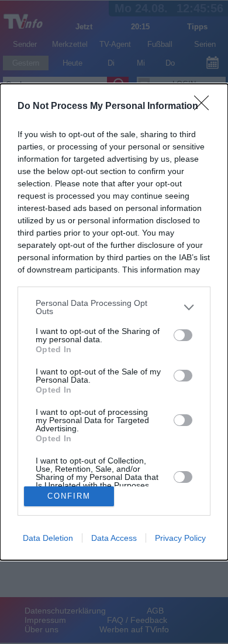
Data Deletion (48, 538)
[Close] (205, 107)
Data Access (114, 538)
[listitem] (114, 307)
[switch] (183, 335)
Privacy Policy (180, 538)
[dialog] (114, 322)
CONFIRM (69, 496)
